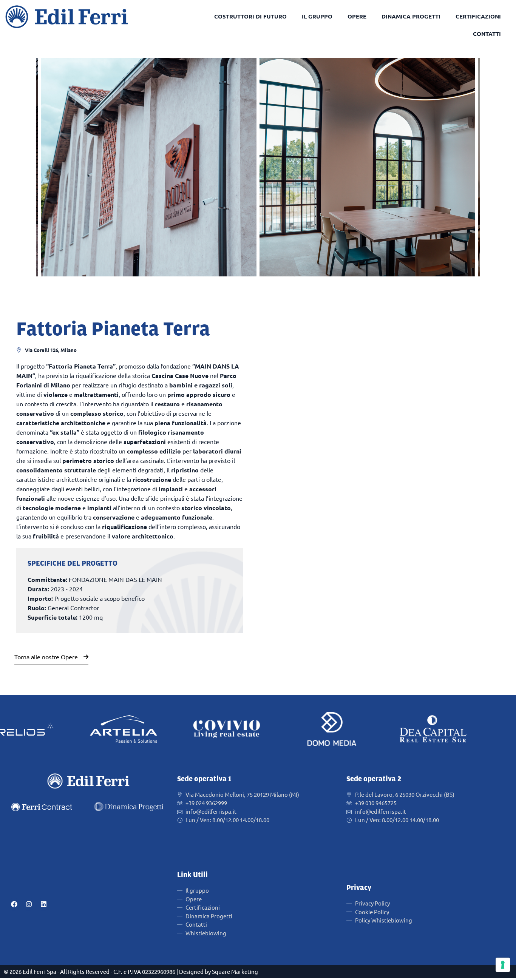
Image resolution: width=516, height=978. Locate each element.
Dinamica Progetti (411, 16)
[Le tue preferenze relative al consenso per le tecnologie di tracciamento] (503, 965)
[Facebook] (14, 904)
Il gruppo (317, 16)
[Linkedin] (43, 904)
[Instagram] (28, 904)
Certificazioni (478, 16)
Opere (357, 16)
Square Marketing (235, 971)
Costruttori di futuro (250, 16)
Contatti (487, 33)
